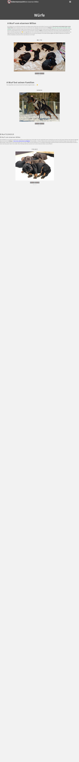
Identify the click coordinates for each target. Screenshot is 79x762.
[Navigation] (70, 1)
